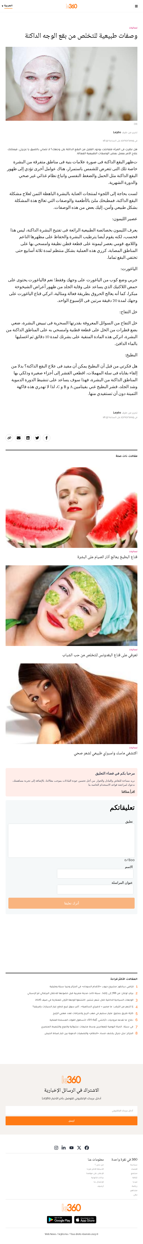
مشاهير (133, 1190)
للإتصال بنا (99, 1181)
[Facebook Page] (87, 1147)
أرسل (71, 1120)
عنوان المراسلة (122, 883)
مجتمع (134, 1173)
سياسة (133, 1164)
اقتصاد (134, 1169)
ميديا (135, 1181)
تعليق (129, 821)
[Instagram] (56, 1147)
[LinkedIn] (64, 1147)
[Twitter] (79, 1147)
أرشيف (100, 1186)
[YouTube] (71, 1147)
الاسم (129, 867)
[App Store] (85, 1219)
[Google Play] (59, 1219)
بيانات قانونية (97, 1177)
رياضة (134, 1186)
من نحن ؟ (99, 1164)
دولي (135, 1194)
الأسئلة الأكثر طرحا (95, 1169)
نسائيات (133, 27)
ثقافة (134, 1177)
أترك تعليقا (71, 903)
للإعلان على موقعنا (95, 1173)
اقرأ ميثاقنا (128, 791)
